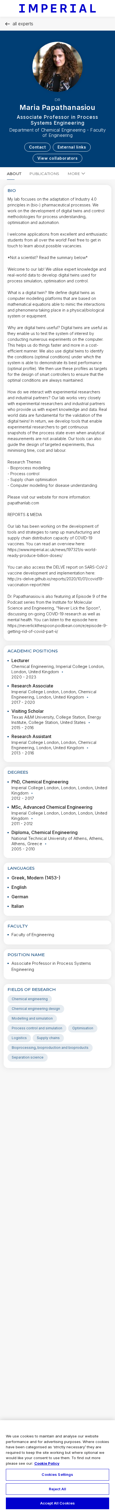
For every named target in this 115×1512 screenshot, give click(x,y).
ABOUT (14, 173)
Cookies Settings (57, 1474)
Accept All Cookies (57, 1503)
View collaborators (57, 158)
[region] (57, 1466)
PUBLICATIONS (44, 173)
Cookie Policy (46, 1463)
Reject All (57, 1489)
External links (72, 147)
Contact (37, 147)
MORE (74, 173)
